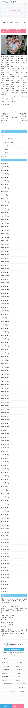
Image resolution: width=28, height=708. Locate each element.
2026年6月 (3, 170)
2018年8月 (3, 500)
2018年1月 (3, 525)
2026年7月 (3, 167)
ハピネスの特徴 (5, 669)
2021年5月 (3, 384)
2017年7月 (3, 546)
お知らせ (3, 135)
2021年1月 (3, 398)
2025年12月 (4, 191)
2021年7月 (3, 377)
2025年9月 (3, 202)
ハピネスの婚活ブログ (15, 21)
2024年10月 (4, 240)
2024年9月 (3, 244)
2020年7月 (3, 419)
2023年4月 (3, 304)
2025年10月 (4, 198)
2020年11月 (4, 405)
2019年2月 (3, 479)
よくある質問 (19, 673)
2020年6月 (3, 423)
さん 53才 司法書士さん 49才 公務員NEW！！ (7, 617)
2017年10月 (4, 535)
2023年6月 (3, 296)
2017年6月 (3, 549)
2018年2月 (3, 521)
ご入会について (5, 666)
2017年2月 (3, 563)
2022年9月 (3, 328)
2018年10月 (4, 493)
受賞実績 (3, 156)
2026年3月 (3, 181)
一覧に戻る (14, 117)
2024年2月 (3, 268)
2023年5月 (3, 300)
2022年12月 (4, 318)
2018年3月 (3, 518)
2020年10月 (4, 409)
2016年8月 (3, 584)
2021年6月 (3, 381)
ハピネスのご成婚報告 (7, 138)
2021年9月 (3, 370)
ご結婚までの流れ (6, 676)
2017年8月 (3, 542)
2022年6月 (3, 339)
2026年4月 (3, 177)
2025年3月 (3, 223)
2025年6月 (3, 212)
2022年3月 (3, 349)
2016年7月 (3, 588)
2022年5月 (3, 342)
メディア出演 (4, 152)
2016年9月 (3, 581)
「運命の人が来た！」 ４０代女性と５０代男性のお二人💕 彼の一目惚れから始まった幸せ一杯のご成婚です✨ (14, 600)
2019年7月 (3, 462)
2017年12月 (4, 528)
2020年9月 (3, 412)
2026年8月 (3, 163)
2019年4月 (3, 472)
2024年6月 (3, 254)
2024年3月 (3, 265)
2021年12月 (4, 360)
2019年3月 (3, 476)
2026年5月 (3, 174)
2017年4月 (3, 556)
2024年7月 (3, 251)
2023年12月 (4, 275)
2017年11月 (4, 532)
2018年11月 (4, 490)
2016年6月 (3, 591)
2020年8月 (3, 416)
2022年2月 (3, 353)
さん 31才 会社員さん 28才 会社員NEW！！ (7, 624)
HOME (5, 21)
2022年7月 (3, 335)
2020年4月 (3, 430)
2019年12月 (4, 444)
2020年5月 (3, 426)
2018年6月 (3, 507)
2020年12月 (4, 402)
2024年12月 (4, 233)
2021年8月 (3, 374)
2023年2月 (3, 311)
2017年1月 (3, 567)
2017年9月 (3, 539)
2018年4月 (3, 514)
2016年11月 (4, 574)
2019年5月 (3, 469)
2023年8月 (3, 289)
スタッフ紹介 (5, 680)
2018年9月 (3, 497)
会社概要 (18, 676)
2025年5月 (3, 216)
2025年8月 (3, 205)
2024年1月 (3, 272)
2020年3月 (3, 433)
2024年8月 (3, 247)
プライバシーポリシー (21, 687)
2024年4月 (3, 261)
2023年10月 (4, 282)
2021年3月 (3, 391)
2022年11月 (4, 321)
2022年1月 (3, 356)
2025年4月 (3, 219)
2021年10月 (4, 367)
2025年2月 (3, 226)
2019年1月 (3, 483)
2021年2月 (3, 395)
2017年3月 (3, 560)
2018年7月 (3, 504)
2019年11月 (4, 448)
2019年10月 (4, 451)
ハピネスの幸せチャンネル (8, 145)
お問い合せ (18, 680)
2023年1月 (3, 314)
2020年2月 (3, 437)
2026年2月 (3, 184)
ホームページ (5, 662)
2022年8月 (3, 332)
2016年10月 (4, 577)
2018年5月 (3, 511)
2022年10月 (4, 325)
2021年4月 (3, 388)
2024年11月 (4, 237)
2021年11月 (4, 363)
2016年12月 (4, 570)
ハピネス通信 (4, 149)
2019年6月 (3, 465)
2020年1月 (3, 440)
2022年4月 (3, 346)
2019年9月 (3, 455)
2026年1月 (3, 188)
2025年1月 (3, 230)
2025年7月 (3, 209)
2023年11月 (4, 279)
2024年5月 (3, 258)
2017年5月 (3, 553)
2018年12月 (4, 486)
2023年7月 (3, 293)
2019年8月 (3, 458)
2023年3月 (3, 307)
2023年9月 (3, 286)
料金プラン (4, 673)
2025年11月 (4, 195)
